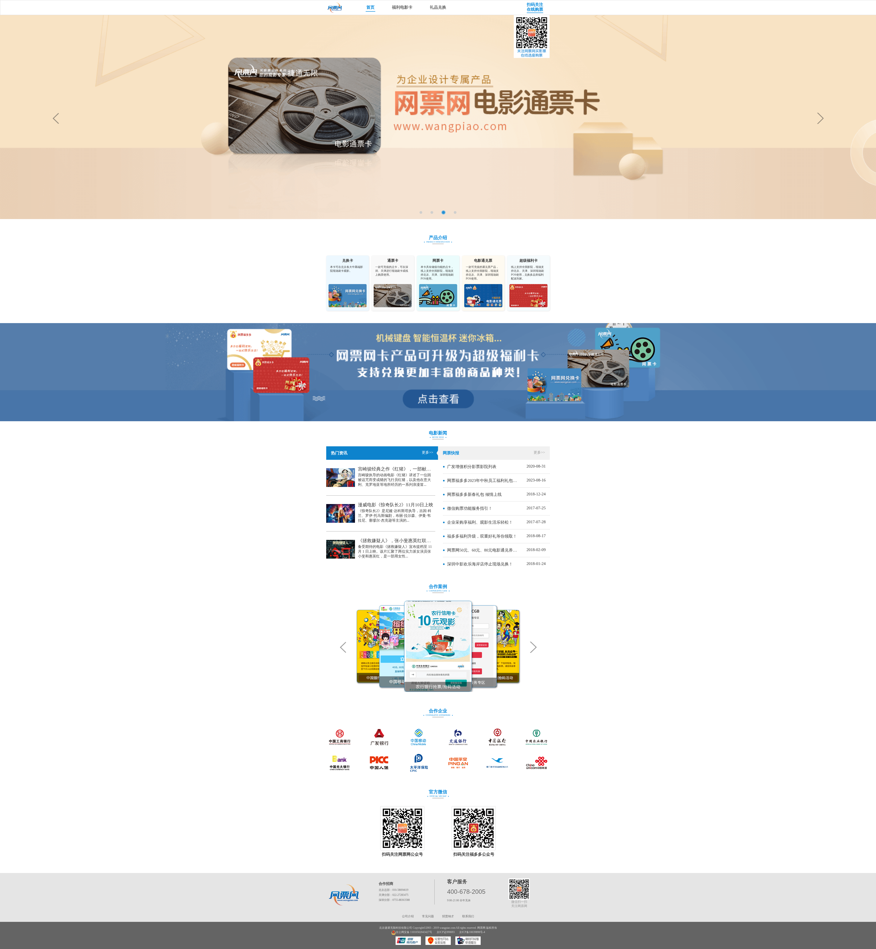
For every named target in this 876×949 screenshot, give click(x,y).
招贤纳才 (448, 916)
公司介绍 (408, 916)
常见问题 (428, 916)
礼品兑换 (438, 7)
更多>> (427, 452)
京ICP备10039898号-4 (472, 932)
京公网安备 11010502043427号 (414, 932)
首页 (370, 7)
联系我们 (468, 916)
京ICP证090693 (446, 932)
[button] (820, 118)
